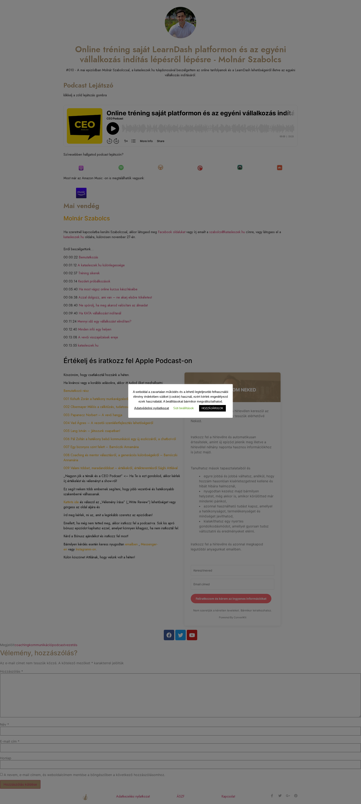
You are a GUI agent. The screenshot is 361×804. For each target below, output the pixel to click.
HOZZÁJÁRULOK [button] (212, 408)
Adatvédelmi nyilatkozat (151, 408)
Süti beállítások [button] (183, 408)
